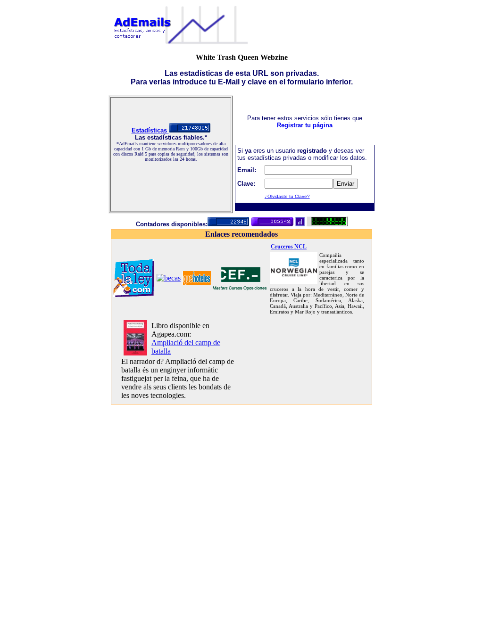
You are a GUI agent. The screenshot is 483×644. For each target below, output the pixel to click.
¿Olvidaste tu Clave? (287, 196)
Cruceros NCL (289, 246)
